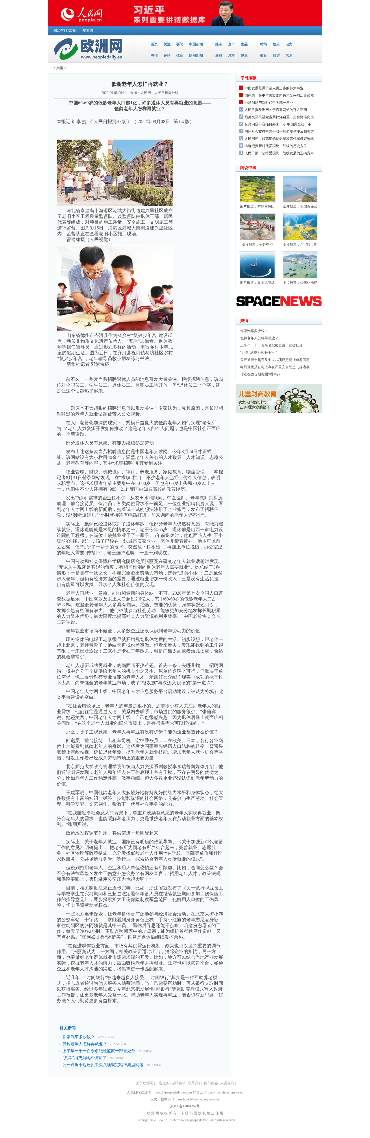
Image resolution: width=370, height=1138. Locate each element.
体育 (179, 55)
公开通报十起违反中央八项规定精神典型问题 (102, 1065)
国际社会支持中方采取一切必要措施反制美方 (279, 131)
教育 (263, 55)
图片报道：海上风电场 (257, 283)
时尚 (263, 44)
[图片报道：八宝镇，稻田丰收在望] (300, 240)
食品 (244, 44)
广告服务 (162, 1083)
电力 (289, 44)
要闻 (179, 44)
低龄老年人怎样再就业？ (84, 1044)
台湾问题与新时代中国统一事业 (269, 103)
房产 (231, 44)
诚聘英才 (179, 1083)
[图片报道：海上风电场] (257, 278)
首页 (154, 44)
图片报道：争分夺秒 (257, 244)
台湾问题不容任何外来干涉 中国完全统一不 (278, 124)
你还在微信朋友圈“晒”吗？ (260, 374)
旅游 (276, 55)
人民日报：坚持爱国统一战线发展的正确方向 (279, 153)
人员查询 (227, 1083)
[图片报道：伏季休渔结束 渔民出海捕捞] (300, 278)
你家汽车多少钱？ (78, 1037)
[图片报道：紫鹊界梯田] (257, 202)
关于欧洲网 (144, 1083)
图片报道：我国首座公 (300, 206)
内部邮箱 (211, 1083)
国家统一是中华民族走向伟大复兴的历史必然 (279, 95)
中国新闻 (196, 44)
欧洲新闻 (196, 55)
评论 (167, 55)
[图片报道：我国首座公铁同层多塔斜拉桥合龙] (300, 202)
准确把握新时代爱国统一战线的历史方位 (276, 146)
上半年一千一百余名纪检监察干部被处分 (98, 1051)
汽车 (231, 55)
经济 (218, 44)
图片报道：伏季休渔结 (300, 283)
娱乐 (276, 44)
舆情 (154, 55)
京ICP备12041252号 (185, 1106)
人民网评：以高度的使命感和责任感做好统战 (279, 139)
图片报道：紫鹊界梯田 (257, 206)
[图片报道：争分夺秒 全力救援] (257, 240)
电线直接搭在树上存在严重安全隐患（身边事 (275, 367)
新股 (218, 55)
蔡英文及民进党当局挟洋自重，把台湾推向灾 (279, 117)
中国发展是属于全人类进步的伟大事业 (274, 88)
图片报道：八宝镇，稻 (300, 244)
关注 (167, 44)
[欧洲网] (89, 61)
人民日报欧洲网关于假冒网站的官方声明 (276, 110)
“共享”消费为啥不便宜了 (84, 1058)
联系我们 (195, 1083)
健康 (244, 55)
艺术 (289, 55)
